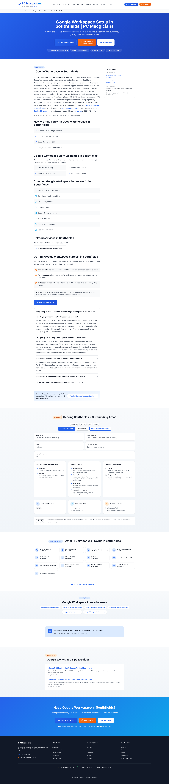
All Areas (89, 747)
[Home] (19, 11)
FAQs (89, 424)
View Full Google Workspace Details (82, 396)
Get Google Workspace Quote (100, 428)
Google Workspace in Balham (50, 607)
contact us (78, 111)
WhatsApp (146, 4)
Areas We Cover (77, 4)
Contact (110, 4)
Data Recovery (56, 758)
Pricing (123, 752)
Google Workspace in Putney (72, 612)
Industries (66, 4)
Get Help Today (110, 82)
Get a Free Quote (106, 42)
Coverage (83, 424)
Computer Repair (57, 750)
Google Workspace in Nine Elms (118, 607)
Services (55, 4)
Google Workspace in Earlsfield (95, 607)
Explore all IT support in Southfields (83, 584)
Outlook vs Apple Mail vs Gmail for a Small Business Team (70, 680)
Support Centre (91, 4)
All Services (55, 747)
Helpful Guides (110, 80)
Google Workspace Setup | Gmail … (43, 11)
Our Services (26, 11)
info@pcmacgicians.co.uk (28, 757)
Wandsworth (90, 750)
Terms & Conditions (126, 758)
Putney (89, 755)
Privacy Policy (125, 755)
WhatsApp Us (88, 720)
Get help (96, 424)
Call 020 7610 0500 (67, 42)
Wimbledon (90, 752)
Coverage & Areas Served (113, 75)
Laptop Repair (56, 752)
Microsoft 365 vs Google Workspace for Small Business (69, 668)
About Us (123, 747)
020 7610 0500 (132, 5)
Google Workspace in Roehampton (95, 612)
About (103, 4)
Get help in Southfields (44, 302)
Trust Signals (109, 77)
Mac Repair (55, 755)
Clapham (89, 758)
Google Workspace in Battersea (72, 607)
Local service (74, 424)
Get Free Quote (106, 720)
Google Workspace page (70, 108)
